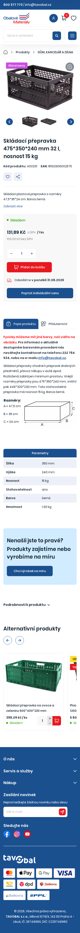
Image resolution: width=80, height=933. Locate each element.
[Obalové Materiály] (7, 52)
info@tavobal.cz (38, 5)
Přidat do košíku (32, 267)
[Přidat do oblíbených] (7, 176)
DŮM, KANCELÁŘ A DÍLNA (55, 52)
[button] (9, 121)
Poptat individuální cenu (40, 293)
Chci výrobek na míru (30, 571)
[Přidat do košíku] (56, 720)
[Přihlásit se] (53, 18)
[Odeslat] (62, 811)
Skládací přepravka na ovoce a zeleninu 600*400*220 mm (30, 708)
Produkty (23, 52)
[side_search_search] (56, 35)
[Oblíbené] (74, 18)
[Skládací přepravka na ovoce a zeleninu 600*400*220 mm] (34, 676)
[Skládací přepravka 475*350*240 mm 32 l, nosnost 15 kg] (40, 87)
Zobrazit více (13, 206)
